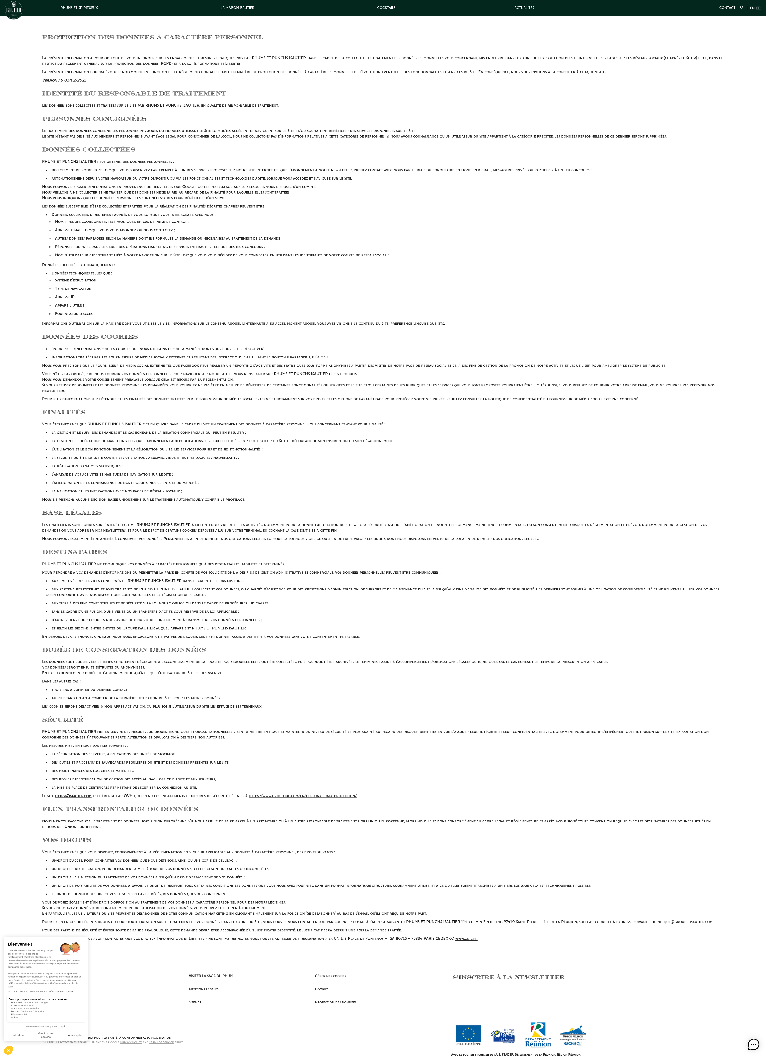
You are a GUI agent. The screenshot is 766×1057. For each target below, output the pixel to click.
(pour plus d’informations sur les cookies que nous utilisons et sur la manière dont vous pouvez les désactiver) (158, 349)
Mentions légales (204, 989)
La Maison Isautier (237, 8)
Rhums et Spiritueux (79, 8)
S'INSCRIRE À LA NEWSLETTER (508, 977)
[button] (753, 1044)
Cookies (322, 989)
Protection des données (335, 1002)
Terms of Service (161, 1042)
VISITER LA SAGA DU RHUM (211, 976)
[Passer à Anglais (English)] (752, 8)
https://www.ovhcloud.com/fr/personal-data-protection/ (303, 796)
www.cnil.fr (466, 938)
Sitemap (195, 1002)
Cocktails (386, 8)
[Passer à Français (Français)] (758, 8)
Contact (727, 8)
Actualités (524, 8)
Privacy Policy (131, 1042)
